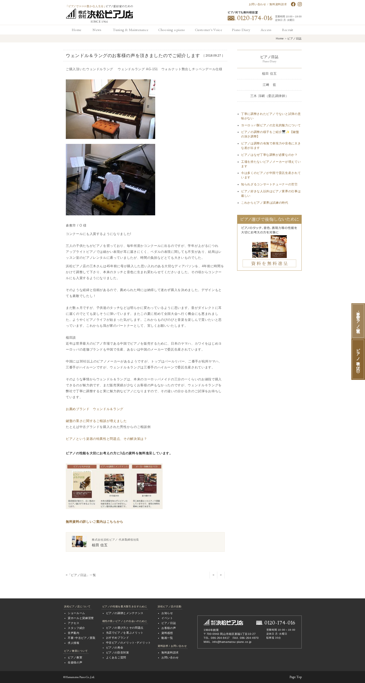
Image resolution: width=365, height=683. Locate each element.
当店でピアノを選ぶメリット (125, 632)
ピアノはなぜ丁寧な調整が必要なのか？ (269, 155)
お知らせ (167, 613)
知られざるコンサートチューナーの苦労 (269, 184)
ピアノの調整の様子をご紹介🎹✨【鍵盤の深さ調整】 (270, 134)
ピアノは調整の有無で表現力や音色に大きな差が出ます (271, 146)
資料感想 (167, 632)
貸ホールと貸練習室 (81, 618)
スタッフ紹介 (76, 627)
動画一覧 (167, 637)
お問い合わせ (257, 4)
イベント (167, 618)
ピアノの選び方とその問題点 (125, 627)
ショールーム (76, 613)
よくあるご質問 (116, 657)
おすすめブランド (117, 637)
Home (280, 38)
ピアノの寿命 (114, 647)
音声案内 (73, 632)
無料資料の (74, 521)
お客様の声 (168, 627)
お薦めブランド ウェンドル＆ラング (94, 409)
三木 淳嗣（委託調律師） (269, 96)
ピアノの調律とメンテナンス (125, 613)
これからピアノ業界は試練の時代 (264, 202)
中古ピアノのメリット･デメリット (128, 642)
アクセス (73, 622)
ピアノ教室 (75, 657)
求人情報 (73, 642)
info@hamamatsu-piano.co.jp (232, 641)
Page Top (296, 677)
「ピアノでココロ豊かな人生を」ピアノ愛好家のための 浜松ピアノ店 (99, 12)
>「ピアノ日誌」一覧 (81, 575)
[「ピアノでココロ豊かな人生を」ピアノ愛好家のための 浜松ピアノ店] (223, 622)
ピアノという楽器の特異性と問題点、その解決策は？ (106, 439)
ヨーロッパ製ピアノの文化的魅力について (271, 125)
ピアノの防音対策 (117, 652)
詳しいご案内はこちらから (103, 521)
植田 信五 (269, 73)
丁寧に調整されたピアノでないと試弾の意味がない (271, 116)
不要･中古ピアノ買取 (82, 637)
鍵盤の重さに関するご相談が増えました (96, 421)
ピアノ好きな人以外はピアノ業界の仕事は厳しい (271, 193)
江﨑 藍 (269, 85)
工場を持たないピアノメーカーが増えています (271, 164)
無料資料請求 (278, 4)
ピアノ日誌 (294, 38)
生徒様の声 (75, 662)
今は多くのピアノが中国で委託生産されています (271, 175)
